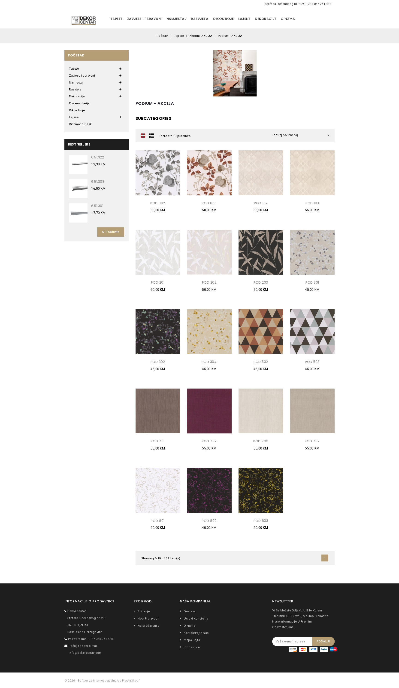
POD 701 (158, 441)
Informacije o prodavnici (89, 601)
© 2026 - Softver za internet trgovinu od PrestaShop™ (102, 680)
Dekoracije (265, 18)
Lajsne (244, 18)
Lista (151, 135)
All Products (110, 232)
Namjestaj (176, 18)
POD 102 (261, 203)
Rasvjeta (199, 18)
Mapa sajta (191, 640)
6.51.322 (97, 157)
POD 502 (261, 361)
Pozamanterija (79, 103)
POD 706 (260, 441)
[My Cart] (330, 19)
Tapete (116, 18)
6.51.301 (97, 206)
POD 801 (158, 520)
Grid (143, 135)
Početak (76, 55)
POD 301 (312, 282)
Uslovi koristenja (195, 618)
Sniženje (143, 611)
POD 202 (209, 282)
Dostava (189, 611)
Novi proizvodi (147, 618)
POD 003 (209, 203)
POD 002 (157, 203)
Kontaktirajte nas (196, 633)
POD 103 (312, 203)
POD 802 (209, 520)
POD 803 (261, 520)
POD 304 (209, 361)
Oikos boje (223, 18)
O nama (288, 18)
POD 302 (158, 361)
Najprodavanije (148, 625)
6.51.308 (97, 181)
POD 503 (312, 361)
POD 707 (312, 441)
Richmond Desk (80, 124)
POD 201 (158, 282)
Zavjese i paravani (144, 18)
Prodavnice (191, 647)
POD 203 (261, 282)
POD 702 (209, 441)
